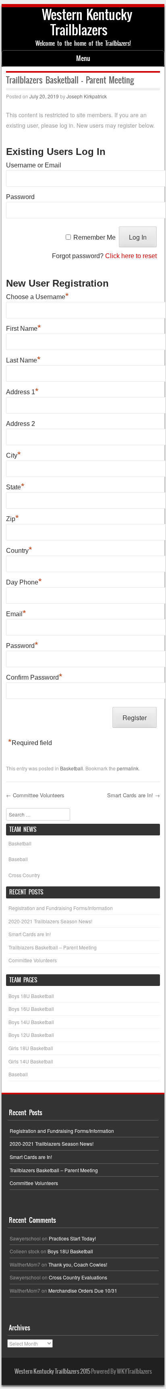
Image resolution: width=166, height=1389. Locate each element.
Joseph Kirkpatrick (86, 96)
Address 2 (20, 423)
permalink (128, 768)
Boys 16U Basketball (31, 1008)
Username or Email (33, 165)
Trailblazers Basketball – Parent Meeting (52, 947)
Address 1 (22, 391)
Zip (12, 517)
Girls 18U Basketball (30, 1048)
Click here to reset (131, 256)
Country (19, 549)
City (13, 454)
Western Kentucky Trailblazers (87, 22)
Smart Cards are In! (133, 795)
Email (16, 613)
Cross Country (24, 875)
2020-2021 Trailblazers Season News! (50, 921)
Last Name (23, 359)
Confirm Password (34, 676)
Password (20, 196)
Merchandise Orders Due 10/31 (82, 1290)
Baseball (18, 858)
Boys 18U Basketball (31, 995)
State (15, 486)
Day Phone (24, 581)
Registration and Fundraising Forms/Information (60, 907)
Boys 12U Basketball (31, 1034)
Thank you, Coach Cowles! (77, 1264)
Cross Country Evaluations (78, 1277)
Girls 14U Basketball (30, 1061)
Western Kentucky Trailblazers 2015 (52, 1371)
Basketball (71, 768)
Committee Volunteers (35, 795)
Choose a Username (37, 295)
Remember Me (94, 237)
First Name (23, 327)
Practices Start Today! (72, 1238)
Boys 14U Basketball (31, 1021)
